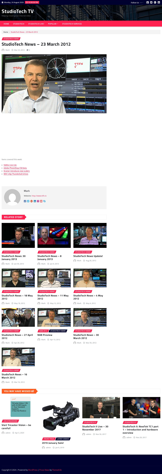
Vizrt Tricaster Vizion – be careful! (16, 427)
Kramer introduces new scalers (17, 171)
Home (6, 24)
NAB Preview (44, 335)
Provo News (44, 470)
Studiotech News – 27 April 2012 (17, 336)
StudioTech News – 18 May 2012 (17, 297)
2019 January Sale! (53, 443)
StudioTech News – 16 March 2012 (14, 376)
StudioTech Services (72, 24)
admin (8, 433)
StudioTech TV (18, 11)
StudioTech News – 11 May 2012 (53, 297)
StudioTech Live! (36, 24)
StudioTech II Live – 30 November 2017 (95, 428)
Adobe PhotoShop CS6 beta (15, 168)
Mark (8, 50)
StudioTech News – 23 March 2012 (24, 32)
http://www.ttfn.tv (39, 196)
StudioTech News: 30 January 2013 (14, 258)
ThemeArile (57, 470)
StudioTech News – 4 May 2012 (88, 297)
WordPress (32, 470)
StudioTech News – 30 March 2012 (86, 336)
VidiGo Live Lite (10, 165)
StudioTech (18, 24)
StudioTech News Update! (88, 256)
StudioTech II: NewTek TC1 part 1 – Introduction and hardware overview (140, 429)
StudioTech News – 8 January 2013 (49, 258)
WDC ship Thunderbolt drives (16, 174)
